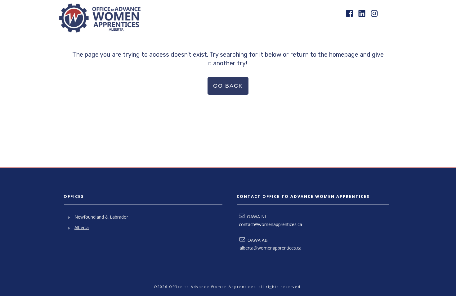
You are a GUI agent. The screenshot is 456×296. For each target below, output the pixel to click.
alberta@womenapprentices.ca (270, 248)
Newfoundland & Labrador (101, 217)
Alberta (81, 227)
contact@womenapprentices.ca (270, 224)
